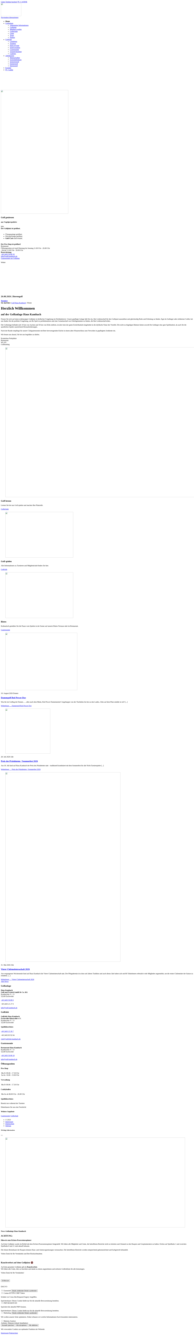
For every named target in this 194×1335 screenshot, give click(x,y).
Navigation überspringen (9, 17)
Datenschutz (9, 1124)
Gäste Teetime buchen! (9, 2)
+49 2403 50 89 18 (7, 254)
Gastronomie (5, 630)
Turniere (4, 301)
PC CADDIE (22, 2)
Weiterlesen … (16, 706)
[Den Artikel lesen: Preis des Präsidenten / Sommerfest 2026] (27, 753)
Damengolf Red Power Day (13, 697)
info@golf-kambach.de (9, 256)
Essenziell (7, 1291)
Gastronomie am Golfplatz (10, 258)
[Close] (2, 1135)
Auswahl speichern (8, 1325)
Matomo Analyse (10, 1321)
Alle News (5, 981)
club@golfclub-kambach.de (11, 1039)
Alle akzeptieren (21, 1325)
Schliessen (5, 1281)
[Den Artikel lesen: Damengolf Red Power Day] (41, 689)
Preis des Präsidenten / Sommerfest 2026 (19, 761)
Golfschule (5, 509)
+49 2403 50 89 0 (7, 1000)
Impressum (9, 1122)
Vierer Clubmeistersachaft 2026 (15, 969)
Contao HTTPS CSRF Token (14, 1293)
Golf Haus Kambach (18, 303)
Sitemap (8, 1126)
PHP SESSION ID (10, 1303)
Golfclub (4, 569)
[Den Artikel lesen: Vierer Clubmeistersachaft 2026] (62, 961)
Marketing (7, 1313)
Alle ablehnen (33, 1325)
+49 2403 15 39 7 (7, 1031)
